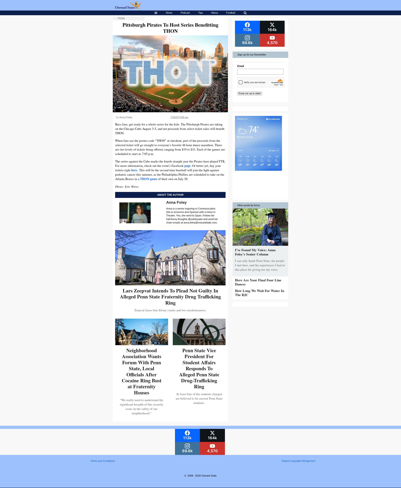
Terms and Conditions (103, 461)
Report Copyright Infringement (298, 461)
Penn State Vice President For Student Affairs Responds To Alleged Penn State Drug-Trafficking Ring (199, 368)
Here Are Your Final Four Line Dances (258, 282)
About (214, 12)
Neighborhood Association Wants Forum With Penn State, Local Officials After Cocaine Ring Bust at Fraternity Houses (141, 371)
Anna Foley (125, 117)
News (169, 12)
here (134, 170)
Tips (200, 12)
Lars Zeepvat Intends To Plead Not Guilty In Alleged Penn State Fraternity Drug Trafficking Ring (170, 296)
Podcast (185, 12)
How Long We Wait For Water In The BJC (259, 292)
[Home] (128, 8)
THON (121, 18)
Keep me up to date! (250, 93)
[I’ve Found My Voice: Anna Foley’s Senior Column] (260, 246)
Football (230, 12)
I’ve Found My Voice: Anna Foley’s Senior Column (255, 252)
